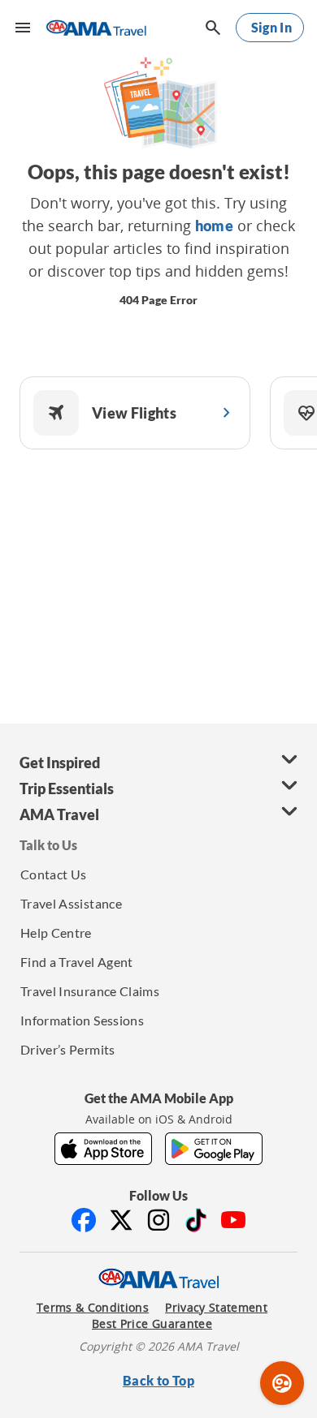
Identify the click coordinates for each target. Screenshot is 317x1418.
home (214, 225)
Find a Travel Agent (76, 961)
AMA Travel (59, 814)
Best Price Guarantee (152, 1323)
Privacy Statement (216, 1307)
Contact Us (53, 874)
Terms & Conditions (93, 1307)
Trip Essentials (67, 788)
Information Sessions (82, 1020)
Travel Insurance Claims (89, 991)
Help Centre (56, 932)
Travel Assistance (71, 903)
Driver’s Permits (67, 1049)
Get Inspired (60, 762)
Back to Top (158, 1380)
